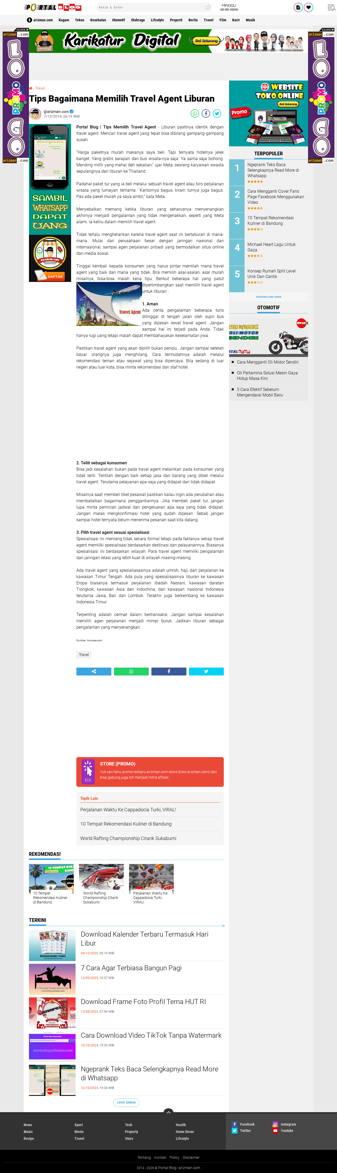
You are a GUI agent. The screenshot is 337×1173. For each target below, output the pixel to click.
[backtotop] (168, 1113)
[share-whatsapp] (195, 113)
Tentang (144, 1157)
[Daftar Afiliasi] (50, 281)
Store (129, 1138)
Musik (250, 20)
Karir (236, 20)
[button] (16, 30)
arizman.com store (162, 772)
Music (28, 1132)
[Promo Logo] (16, 162)
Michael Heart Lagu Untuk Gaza (271, 247)
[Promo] (308, 7)
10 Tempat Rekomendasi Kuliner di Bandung (270, 220)
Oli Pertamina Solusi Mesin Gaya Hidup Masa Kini (267, 375)
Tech (128, 1125)
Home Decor (185, 1132)
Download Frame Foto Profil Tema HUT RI (143, 1002)
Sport (79, 1125)
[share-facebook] (206, 113)
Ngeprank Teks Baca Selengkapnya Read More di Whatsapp (149, 1073)
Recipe (29, 1138)
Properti (176, 20)
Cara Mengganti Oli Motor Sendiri (268, 362)
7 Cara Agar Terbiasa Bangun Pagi (131, 968)
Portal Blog (167, 1168)
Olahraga (138, 20)
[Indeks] (298, 7)
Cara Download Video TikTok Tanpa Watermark (151, 1035)
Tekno (79, 20)
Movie (79, 1132)
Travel (209, 20)
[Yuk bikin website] (268, 145)
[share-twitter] (217, 113)
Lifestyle (157, 20)
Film (223, 20)
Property (131, 1132)
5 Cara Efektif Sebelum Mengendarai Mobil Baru (260, 392)
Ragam (64, 20)
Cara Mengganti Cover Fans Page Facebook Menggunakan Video (275, 197)
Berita (193, 20)
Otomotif (118, 20)
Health (181, 1125)
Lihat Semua (126, 1102)
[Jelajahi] (331, 7)
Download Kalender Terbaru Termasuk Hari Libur (145, 938)
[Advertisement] (168, 65)
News (28, 1125)
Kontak (160, 1157)
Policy (174, 1157)
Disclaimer (191, 1157)
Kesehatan (98, 20)
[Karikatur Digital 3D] (168, 51)
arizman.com (189, 1168)
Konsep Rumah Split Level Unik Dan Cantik (271, 274)
